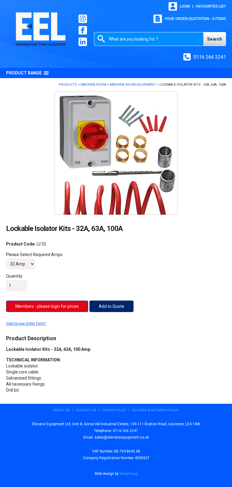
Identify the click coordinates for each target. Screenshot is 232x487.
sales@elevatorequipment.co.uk (122, 437)
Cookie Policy (114, 410)
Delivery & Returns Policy (155, 410)
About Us (61, 410)
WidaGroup (129, 474)
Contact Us (86, 410)
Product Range (24, 73)
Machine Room (93, 85)
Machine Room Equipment (133, 85)
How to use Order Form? (26, 323)
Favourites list (211, 6)
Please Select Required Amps (34, 254)
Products (68, 85)
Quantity (14, 276)
